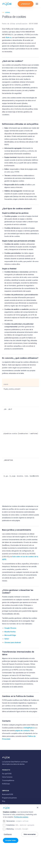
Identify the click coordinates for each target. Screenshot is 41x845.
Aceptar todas (10, 840)
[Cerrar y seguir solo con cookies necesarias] (37, 807)
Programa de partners (9, 798)
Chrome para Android (12, 642)
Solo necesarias (30, 834)
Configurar (8, 834)
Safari (6, 639)
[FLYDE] (7, 4)
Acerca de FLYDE (7, 794)
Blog (3, 801)
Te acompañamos (8, 780)
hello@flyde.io (29, 728)
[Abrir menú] (37, 4)
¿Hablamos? (25, 4)
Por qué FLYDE (7, 773)
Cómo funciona (7, 777)
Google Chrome (10, 628)
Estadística (20, 825)
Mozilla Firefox (10, 632)
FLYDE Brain (6, 784)
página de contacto (22, 731)
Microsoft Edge (10, 635)
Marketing (17, 829)
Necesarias (17, 821)
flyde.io (8, 37)
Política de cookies (21, 817)
